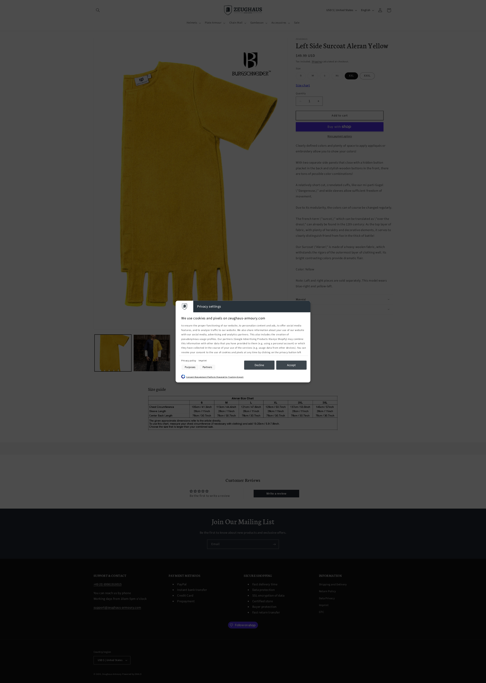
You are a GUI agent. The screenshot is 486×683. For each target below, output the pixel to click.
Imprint (203, 360)
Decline (259, 365)
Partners (207, 367)
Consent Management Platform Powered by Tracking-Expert (215, 376)
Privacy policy (189, 360)
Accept (291, 365)
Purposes (190, 367)
